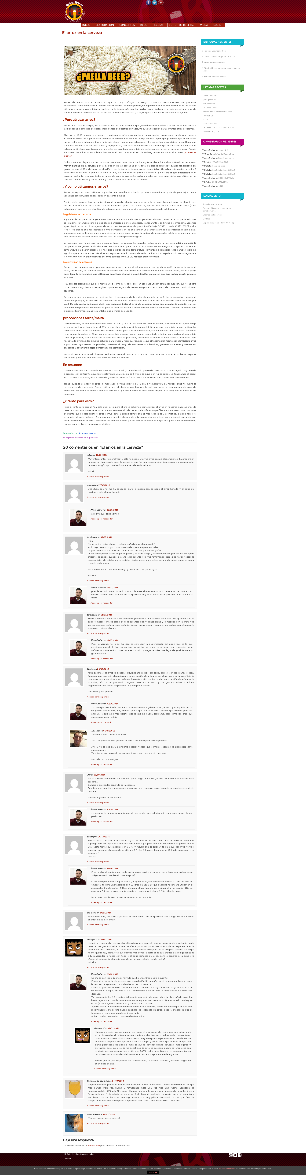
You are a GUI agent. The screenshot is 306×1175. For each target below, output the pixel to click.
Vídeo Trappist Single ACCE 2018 (219, 57)
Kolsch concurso (226, 158)
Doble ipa (220, 166)
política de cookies (227, 1169)
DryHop (206, 219)
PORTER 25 (208, 116)
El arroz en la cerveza (212, 215)
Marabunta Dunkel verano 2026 (217, 112)
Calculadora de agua (212, 204)
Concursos (127, 25)
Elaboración (105, 25)
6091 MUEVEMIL (226, 178)
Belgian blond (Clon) (225, 170)
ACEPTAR (153, 1172)
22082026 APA (210, 124)
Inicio (86, 25)
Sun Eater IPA (209, 104)
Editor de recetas (181, 25)
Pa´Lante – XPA (210, 108)
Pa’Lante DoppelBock (225, 154)
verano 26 (223, 150)
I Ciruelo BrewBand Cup (215, 51)
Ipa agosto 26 (209, 100)
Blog (143, 25)
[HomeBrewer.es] (74, 11)
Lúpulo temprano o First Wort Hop (219, 223)
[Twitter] (154, 3)
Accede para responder (98, 476)
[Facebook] (148, 3)
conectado (94, 1145)
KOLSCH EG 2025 (220, 162)
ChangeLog (69, 1158)
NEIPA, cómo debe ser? (214, 62)
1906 (220, 186)
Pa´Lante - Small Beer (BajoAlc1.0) (218, 128)
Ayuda (204, 25)
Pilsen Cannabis (210, 96)
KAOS (205, 120)
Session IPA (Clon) (211, 132)
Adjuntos (70, 438)
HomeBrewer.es (88, 433)
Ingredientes (92, 438)
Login (217, 25)
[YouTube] (161, 3)
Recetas (158, 25)
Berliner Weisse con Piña (215, 76)
